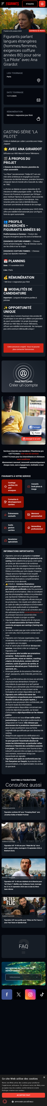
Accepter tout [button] (23, 1095)
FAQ (23, 946)
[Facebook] (7, 994)
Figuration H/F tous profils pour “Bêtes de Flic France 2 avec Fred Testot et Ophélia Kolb (23, 921)
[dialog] (23, 1090)
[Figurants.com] (12, 4)
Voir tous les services (30, 454)
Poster (37, 433)
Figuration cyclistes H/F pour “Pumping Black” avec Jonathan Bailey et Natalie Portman (22, 813)
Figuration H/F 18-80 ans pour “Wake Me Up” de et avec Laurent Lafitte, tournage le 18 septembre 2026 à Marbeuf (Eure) (23, 848)
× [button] (44, 1077)
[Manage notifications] (5, 1101)
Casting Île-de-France (37, 30)
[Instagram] (30, 994)
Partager (36, 427)
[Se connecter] (42, 4)
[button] (23, 1101)
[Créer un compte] (23, 376)
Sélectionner (15, 977)
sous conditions (23, 459)
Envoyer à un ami (33, 439)
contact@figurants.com (34, 612)
